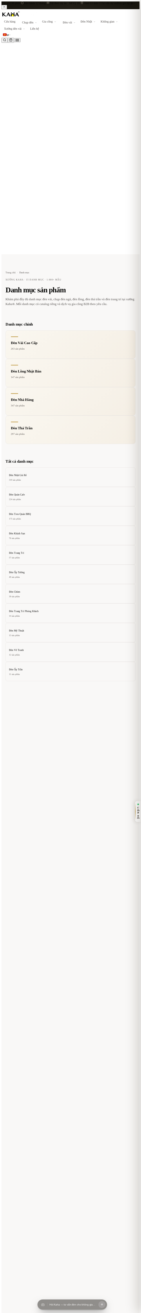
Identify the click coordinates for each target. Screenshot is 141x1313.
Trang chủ (11, 272)
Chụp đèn (27, 22)
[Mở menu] (17, 40)
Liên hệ (34, 28)
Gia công (47, 21)
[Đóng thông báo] (4, 7)
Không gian (107, 21)
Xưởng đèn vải (12, 28)
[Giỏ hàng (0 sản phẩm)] (11, 40)
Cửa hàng (9, 21)
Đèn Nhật (86, 21)
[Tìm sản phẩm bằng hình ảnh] (42, 1304)
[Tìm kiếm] (4, 40)
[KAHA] (19, 16)
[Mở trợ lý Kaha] (101, 1304)
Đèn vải (67, 22)
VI (8, 35)
